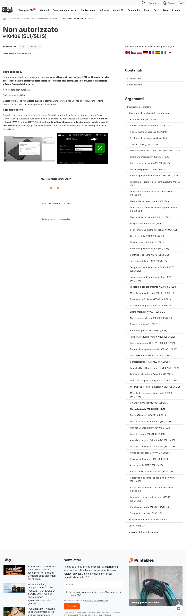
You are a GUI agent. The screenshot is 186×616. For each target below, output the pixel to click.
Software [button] (104, 10)
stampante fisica (36, 115)
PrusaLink (76, 115)
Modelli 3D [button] (118, 10)
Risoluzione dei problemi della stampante (40, 18)
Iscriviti (72, 606)
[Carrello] (181, 2)
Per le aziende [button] (88, 10)
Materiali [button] (44, 10)
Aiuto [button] (147, 10)
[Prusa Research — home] (7, 10)
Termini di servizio (94, 615)
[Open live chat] (178, 608)
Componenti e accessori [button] (65, 10)
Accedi (43, 203)
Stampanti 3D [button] (27, 9)
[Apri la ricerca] (143, 2)
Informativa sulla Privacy (74, 615)
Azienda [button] (176, 10)
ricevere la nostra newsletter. (96, 600)
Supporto (15, 18)
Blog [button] (165, 10)
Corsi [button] (156, 10)
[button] (127, 52)
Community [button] (134, 10)
